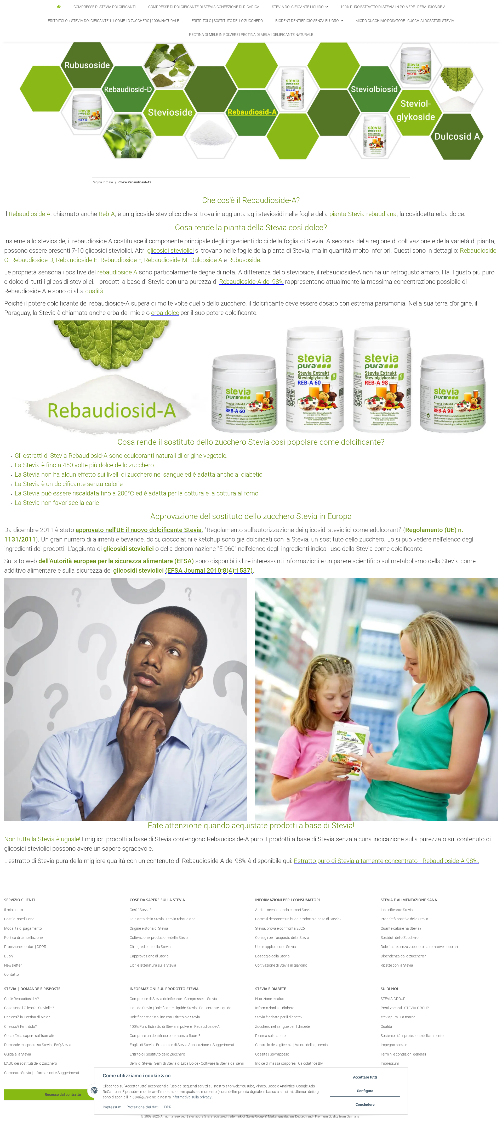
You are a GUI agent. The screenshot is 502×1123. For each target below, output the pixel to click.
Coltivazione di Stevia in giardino (281, 965)
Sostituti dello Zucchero (400, 937)
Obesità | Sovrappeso (272, 1054)
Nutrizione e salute (270, 999)
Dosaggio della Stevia (272, 956)
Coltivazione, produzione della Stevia (159, 937)
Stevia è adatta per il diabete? (278, 1017)
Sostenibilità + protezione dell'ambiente (412, 1036)
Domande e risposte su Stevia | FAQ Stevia (37, 1045)
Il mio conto (13, 910)
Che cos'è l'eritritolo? (20, 1026)
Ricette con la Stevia (397, 965)
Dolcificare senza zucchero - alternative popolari (419, 947)
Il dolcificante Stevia (397, 910)
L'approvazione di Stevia (149, 956)
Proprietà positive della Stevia (404, 919)
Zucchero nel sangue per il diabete (282, 1026)
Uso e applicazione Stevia (275, 947)
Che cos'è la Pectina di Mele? (27, 1017)
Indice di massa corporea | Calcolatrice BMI (289, 1063)
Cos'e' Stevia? (140, 910)
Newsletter (13, 965)
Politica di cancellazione (23, 937)
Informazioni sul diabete (274, 1008)
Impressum (112, 1107)
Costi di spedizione (19, 919)
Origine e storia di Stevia (149, 928)
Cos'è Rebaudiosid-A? (21, 999)
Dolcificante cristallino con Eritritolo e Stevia (165, 1017)
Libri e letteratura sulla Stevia (153, 965)
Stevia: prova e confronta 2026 (280, 928)
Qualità (386, 1026)
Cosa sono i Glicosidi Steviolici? (29, 1008)
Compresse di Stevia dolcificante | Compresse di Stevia (173, 999)
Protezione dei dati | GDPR (149, 1107)
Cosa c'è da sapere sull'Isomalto (29, 1036)
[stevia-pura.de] (58, 7)
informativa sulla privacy (192, 1097)
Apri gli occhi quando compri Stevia (283, 910)
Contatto (11, 974)
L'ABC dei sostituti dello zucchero (30, 1063)
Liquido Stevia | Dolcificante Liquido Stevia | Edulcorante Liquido (180, 1008)
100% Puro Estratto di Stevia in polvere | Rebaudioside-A (175, 1026)
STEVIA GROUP (393, 999)
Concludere (365, 1104)
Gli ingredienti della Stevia (150, 947)
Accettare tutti (365, 1077)
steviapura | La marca (398, 1017)
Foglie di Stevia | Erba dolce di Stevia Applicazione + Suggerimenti (182, 1045)
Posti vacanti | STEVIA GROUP (405, 1008)
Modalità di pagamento (23, 928)
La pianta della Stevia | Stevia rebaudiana (163, 919)
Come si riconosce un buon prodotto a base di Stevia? (298, 919)
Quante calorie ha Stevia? (401, 928)
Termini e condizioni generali (403, 1054)
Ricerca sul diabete (270, 1036)
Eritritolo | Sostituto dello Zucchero (157, 1054)
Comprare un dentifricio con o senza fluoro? (165, 1036)
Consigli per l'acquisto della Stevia (282, 937)
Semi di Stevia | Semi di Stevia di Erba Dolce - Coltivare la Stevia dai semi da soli (187, 1066)
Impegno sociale (394, 1045)
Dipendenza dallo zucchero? (403, 956)
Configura (365, 1091)
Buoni (9, 956)
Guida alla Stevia (17, 1054)
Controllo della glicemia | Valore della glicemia (291, 1045)
